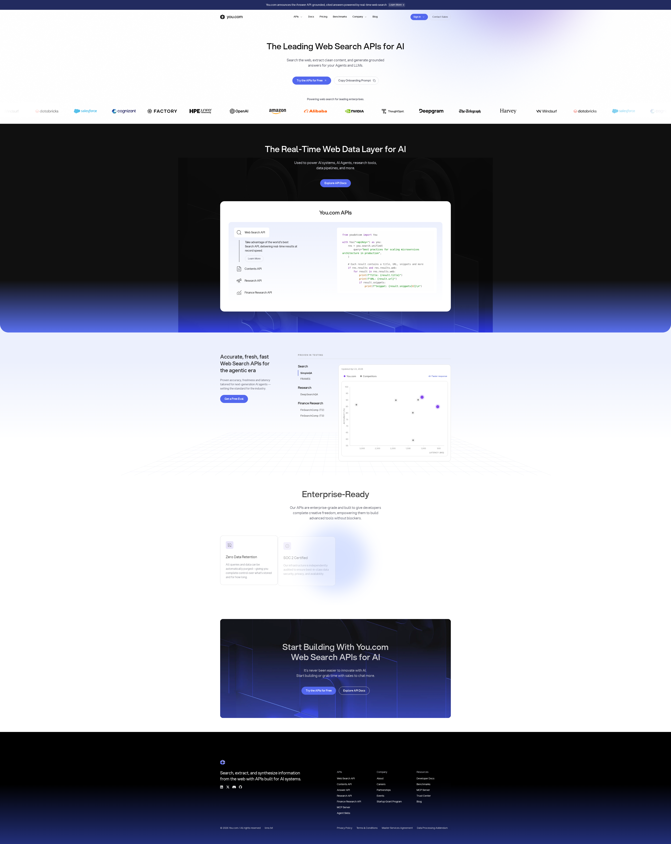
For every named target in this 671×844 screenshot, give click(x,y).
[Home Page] (222, 762)
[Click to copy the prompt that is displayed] (356, 80)
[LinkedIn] (221, 787)
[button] (298, 17)
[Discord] (234, 787)
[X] (228, 787)
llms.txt (269, 828)
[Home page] (231, 17)
